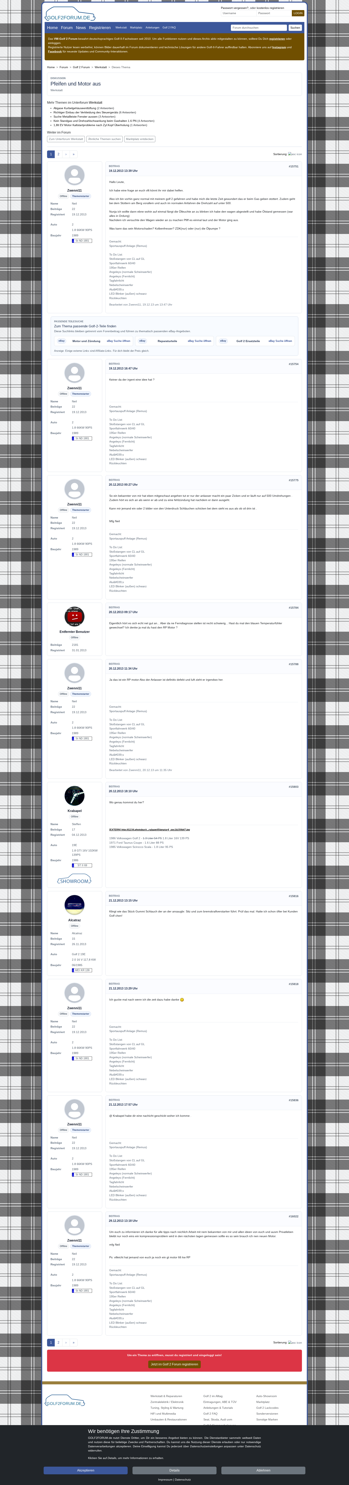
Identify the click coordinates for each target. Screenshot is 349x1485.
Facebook (55, 51)
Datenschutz (183, 1479)
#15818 (294, 984)
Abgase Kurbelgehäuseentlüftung (75, 108)
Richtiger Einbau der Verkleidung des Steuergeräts (86, 112)
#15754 (294, 364)
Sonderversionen (267, 1413)
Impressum (165, 1479)
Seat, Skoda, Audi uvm (217, 1419)
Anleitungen (152, 27)
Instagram (279, 47)
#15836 (294, 1100)
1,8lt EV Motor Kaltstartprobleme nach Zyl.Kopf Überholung (91, 125)
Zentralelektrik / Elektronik (167, 1402)
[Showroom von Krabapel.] (74, 878)
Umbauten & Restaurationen (168, 1419)
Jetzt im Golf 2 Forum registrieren (174, 1364)
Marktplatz (136, 27)
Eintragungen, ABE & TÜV (220, 1402)
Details (174, 1470)
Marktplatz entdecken (139, 139)
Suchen (295, 27)
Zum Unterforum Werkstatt (66, 139)
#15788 (294, 664)
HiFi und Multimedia (163, 1413)
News (81, 27)
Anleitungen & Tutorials (218, 1407)
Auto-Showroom (266, 1396)
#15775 (294, 480)
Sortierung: (280, 154)
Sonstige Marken (267, 1419)
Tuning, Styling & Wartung (166, 1407)
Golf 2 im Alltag (213, 1396)
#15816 (294, 896)
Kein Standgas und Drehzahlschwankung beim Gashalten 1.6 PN (95, 120)
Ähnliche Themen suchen (104, 139)
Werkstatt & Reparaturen (166, 1396)
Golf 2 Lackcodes (267, 1407)
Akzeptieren (85, 1470)
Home (52, 27)
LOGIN (298, 13)
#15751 (294, 166)
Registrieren (100, 27)
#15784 (294, 607)
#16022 (294, 1216)
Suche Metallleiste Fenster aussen (76, 116)
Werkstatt (121, 27)
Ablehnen (263, 1470)
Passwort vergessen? (234, 7)
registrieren (277, 38)
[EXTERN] (149, 829)
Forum (67, 27)
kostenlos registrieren (270, 7)
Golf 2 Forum (81, 67)
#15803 (294, 786)
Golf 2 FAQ (169, 27)
